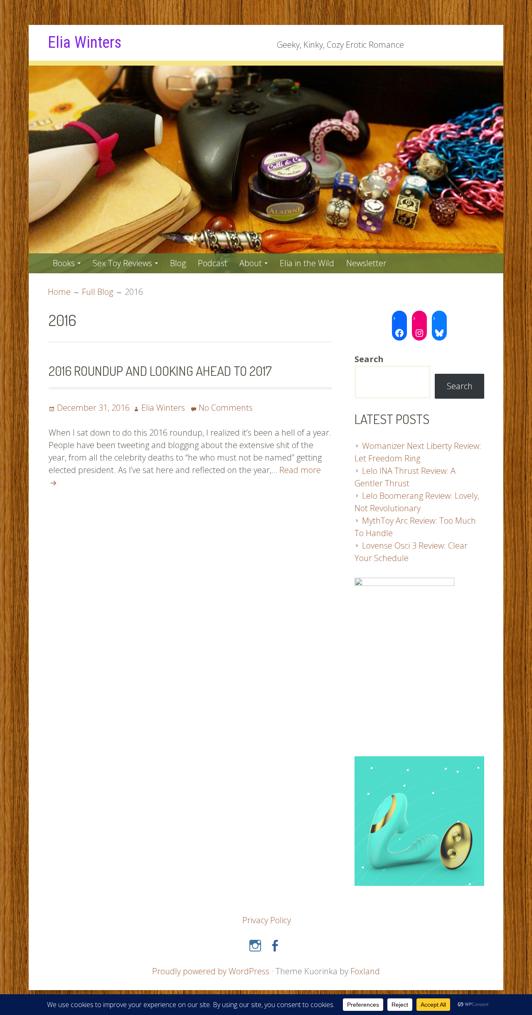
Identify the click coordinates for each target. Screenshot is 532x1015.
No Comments (226, 407)
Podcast (212, 263)
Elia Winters (84, 42)
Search (460, 386)
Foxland (365, 971)
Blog (178, 263)
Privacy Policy (266, 920)
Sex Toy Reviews (122, 263)
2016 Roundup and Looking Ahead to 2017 (160, 370)
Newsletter (366, 263)
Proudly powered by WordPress (210, 971)
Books (64, 263)
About (250, 263)
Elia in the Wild (307, 263)
